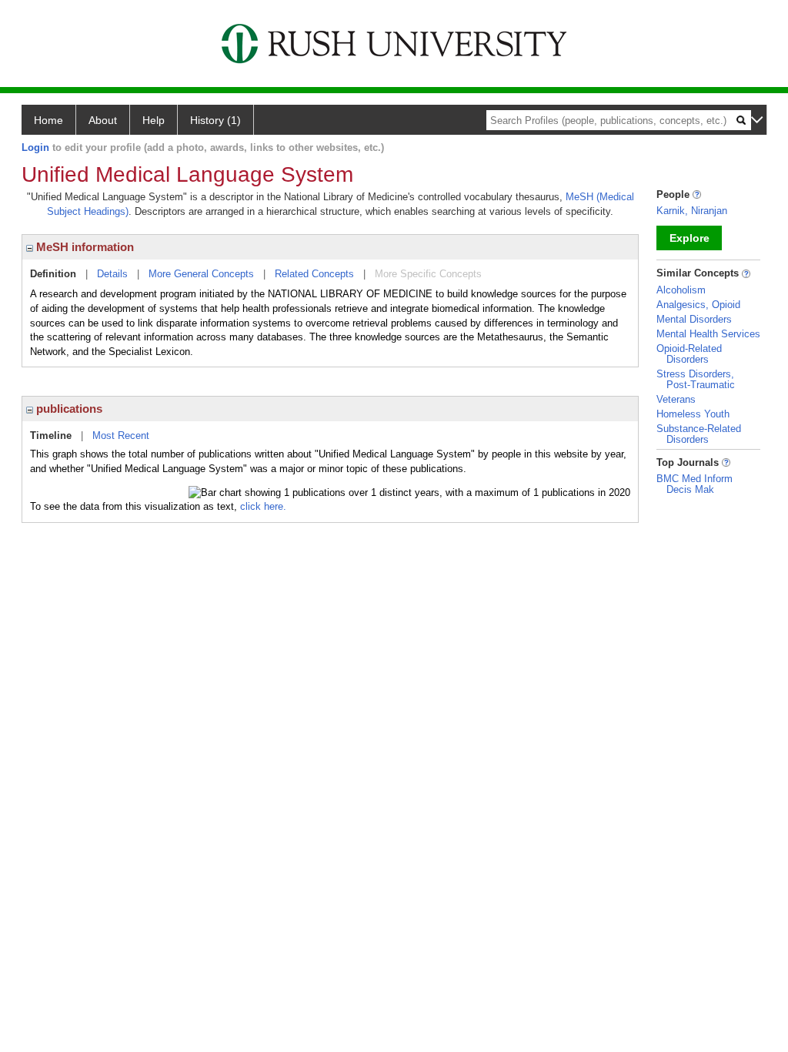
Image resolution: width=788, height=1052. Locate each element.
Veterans (676, 399)
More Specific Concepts (428, 274)
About (102, 120)
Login (35, 147)
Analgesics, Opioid (698, 304)
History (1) (215, 120)
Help (153, 120)
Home (48, 120)
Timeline (51, 435)
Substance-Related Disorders (698, 434)
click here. (263, 506)
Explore (689, 238)
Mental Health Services (708, 334)
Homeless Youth (693, 414)
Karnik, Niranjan (691, 210)
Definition (53, 274)
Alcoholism (681, 290)
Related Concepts (314, 274)
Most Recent (120, 435)
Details (112, 274)
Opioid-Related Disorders (689, 354)
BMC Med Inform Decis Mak (694, 484)
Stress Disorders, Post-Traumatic (695, 379)
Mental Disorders (694, 319)
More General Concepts (201, 274)
